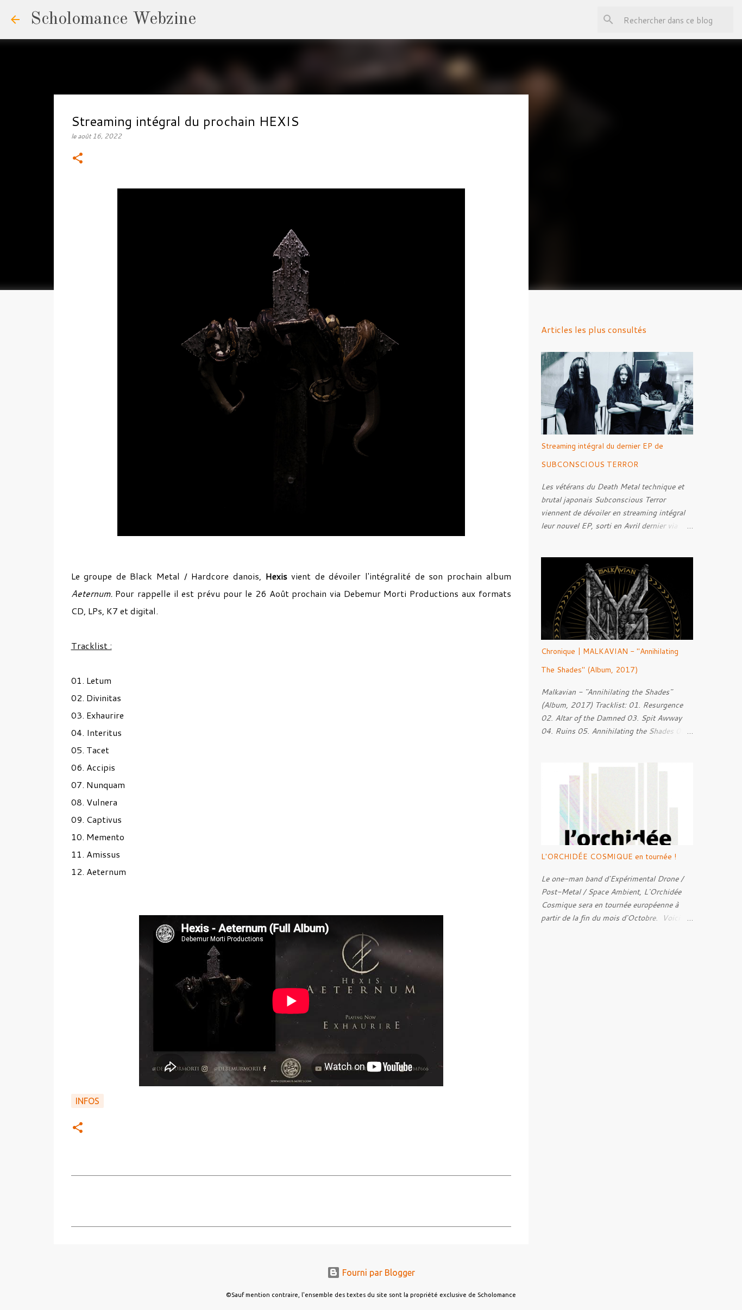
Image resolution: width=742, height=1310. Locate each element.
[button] (77, 159)
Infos (87, 1101)
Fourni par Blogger (377, 1272)
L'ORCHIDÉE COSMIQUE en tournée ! (608, 856)
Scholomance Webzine (113, 19)
